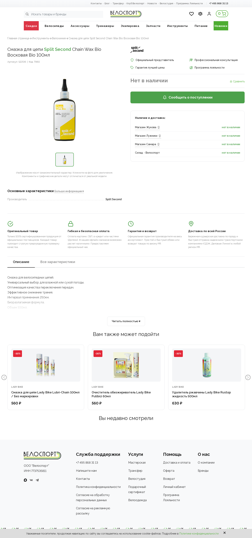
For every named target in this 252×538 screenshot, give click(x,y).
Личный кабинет (174, 487)
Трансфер (118, 3)
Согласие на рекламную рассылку (93, 511)
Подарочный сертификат (137, 489)
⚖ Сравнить (237, 81)
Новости (152, 3)
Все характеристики (57, 262)
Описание (21, 262)
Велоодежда (137, 500)
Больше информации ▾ (69, 191)
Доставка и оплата (176, 462)
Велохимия (59, 38)
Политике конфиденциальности (199, 533)
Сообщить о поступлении (191, 97)
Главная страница (18, 38)
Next (248, 377)
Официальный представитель (155, 60)
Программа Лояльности (189, 3)
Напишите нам (86, 470)
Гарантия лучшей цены (150, 67)
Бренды (203, 470)
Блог (107, 3)
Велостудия (166, 3)
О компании (206, 462)
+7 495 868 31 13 (218, 3)
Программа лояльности (210, 67)
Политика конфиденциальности (98, 487)
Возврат (169, 479)
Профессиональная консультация (216, 60)
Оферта (168, 470)
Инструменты (40, 38)
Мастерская (137, 462)
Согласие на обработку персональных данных (93, 497)
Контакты (96, 3)
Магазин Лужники (146, 135)
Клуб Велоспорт (136, 3)
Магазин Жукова (145, 127)
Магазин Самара (145, 144)
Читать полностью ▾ (126, 321)
